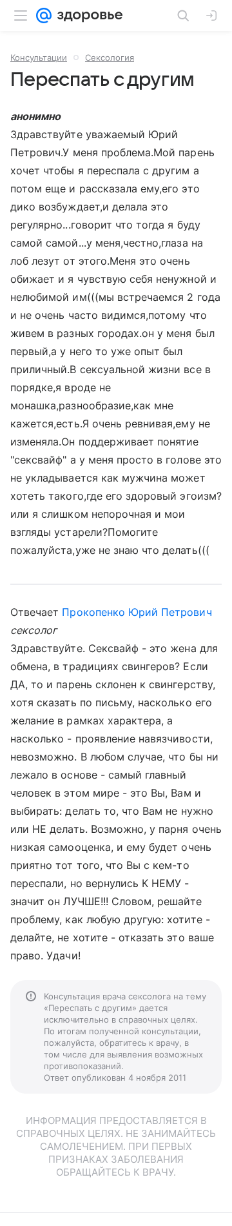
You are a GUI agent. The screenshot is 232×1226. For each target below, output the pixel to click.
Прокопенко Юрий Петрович (136, 612)
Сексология (109, 57)
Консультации (38, 57)
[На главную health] (87, 15)
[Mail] (44, 15)
